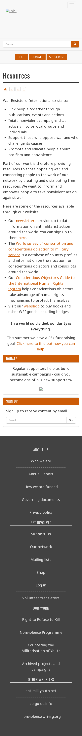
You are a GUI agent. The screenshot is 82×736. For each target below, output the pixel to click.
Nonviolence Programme (41, 632)
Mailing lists (40, 559)
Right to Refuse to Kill (41, 619)
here (22, 237)
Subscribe (56, 57)
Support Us (41, 533)
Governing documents (41, 499)
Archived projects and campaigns (41, 666)
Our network (41, 546)
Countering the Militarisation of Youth (41, 648)
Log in (41, 585)
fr (24, 89)
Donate (37, 57)
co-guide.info (41, 703)
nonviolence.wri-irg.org (41, 716)
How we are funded (41, 486)
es (18, 89)
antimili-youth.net (40, 690)
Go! (71, 420)
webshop (32, 306)
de (5, 89)
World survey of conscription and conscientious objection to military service (40, 249)
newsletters (26, 220)
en (12, 89)
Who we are (41, 461)
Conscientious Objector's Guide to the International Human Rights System (41, 283)
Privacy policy (41, 512)
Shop (21, 57)
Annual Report (40, 473)
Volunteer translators (41, 598)
